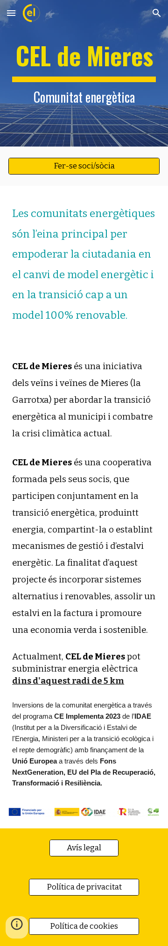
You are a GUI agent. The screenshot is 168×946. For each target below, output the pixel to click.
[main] (84, 73)
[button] (11, 13)
